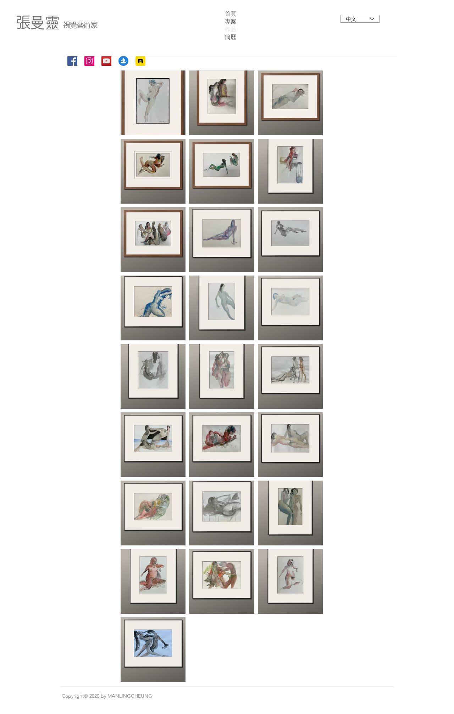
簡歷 (230, 37)
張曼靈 (37, 22)
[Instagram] (89, 61)
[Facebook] (72, 61)
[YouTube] (106, 61)
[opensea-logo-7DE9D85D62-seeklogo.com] (123, 61)
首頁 (230, 13)
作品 (230, 29)
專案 (230, 21)
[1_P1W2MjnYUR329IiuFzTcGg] (140, 61)
